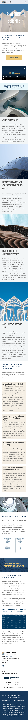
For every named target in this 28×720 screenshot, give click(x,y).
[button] (25, 2)
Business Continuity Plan (13, 697)
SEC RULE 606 (6, 700)
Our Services (17, 682)
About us (8, 682)
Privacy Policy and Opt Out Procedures (13, 695)
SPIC (11, 656)
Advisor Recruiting (9, 687)
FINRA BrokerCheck (18, 700)
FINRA (7, 656)
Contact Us (20, 687)
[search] (22, 2)
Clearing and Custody (14, 685)
